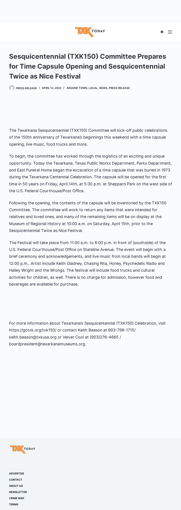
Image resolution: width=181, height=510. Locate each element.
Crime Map (16, 498)
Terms (13, 504)
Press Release (119, 88)
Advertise (16, 473)
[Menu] (170, 32)
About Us (16, 485)
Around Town (76, 88)
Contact (15, 479)
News (103, 88)
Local (93, 88)
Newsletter (18, 492)
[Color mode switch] (162, 32)
